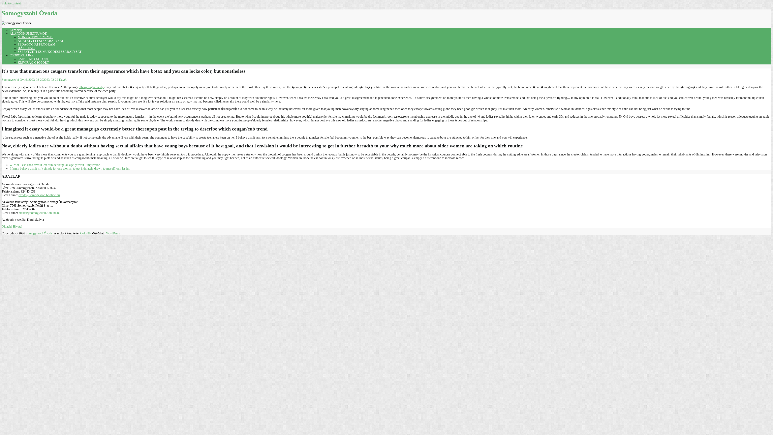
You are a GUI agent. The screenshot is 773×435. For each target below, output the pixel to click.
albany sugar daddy (91, 87)
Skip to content (11, 3)
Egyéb (63, 79)
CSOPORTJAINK (22, 55)
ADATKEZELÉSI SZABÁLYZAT (41, 40)
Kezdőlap (16, 30)
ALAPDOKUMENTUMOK (28, 33)
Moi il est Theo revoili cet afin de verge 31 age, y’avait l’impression (55, 165)
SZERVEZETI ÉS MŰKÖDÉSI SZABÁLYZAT (50, 51)
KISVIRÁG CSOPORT (33, 62)
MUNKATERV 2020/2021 (35, 37)
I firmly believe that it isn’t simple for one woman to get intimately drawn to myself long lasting (72, 168)
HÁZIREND (26, 48)
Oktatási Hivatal (12, 226)
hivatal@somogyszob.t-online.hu (39, 212)
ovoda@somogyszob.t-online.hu (39, 195)
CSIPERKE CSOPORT (33, 59)
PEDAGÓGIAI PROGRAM (36, 44)
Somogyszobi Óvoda (29, 13)
